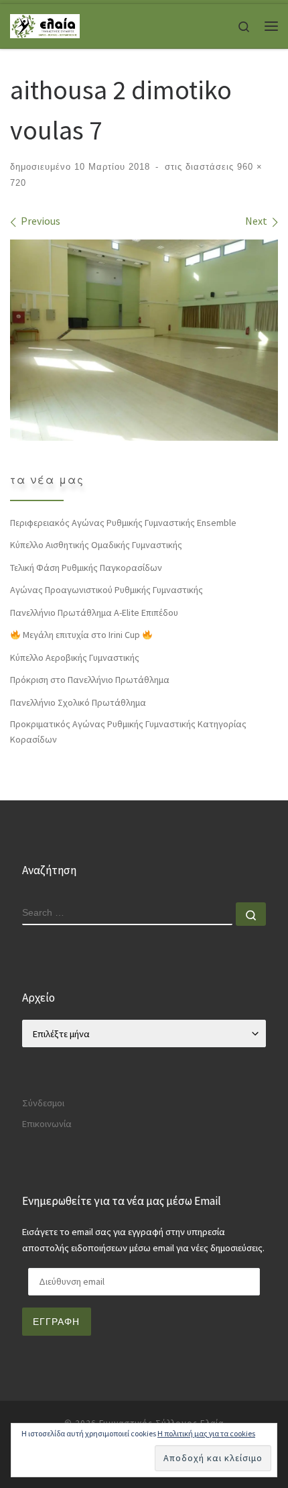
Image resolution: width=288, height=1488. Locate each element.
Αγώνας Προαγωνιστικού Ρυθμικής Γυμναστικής (106, 590)
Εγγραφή (56, 1321)
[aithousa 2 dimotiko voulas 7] (144, 340)
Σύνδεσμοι (43, 1103)
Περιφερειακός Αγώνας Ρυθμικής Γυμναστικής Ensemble (123, 523)
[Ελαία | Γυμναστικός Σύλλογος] (45, 24)
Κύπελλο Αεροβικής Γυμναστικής (74, 657)
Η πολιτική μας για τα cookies (206, 1433)
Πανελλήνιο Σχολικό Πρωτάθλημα (78, 702)
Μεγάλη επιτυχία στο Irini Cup (81, 635)
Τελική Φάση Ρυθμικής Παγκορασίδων (86, 568)
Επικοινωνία (47, 1124)
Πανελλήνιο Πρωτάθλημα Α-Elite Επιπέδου (94, 612)
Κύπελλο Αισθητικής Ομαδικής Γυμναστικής (96, 545)
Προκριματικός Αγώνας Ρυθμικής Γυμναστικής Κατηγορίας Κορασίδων (128, 731)
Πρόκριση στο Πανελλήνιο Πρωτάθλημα (89, 680)
